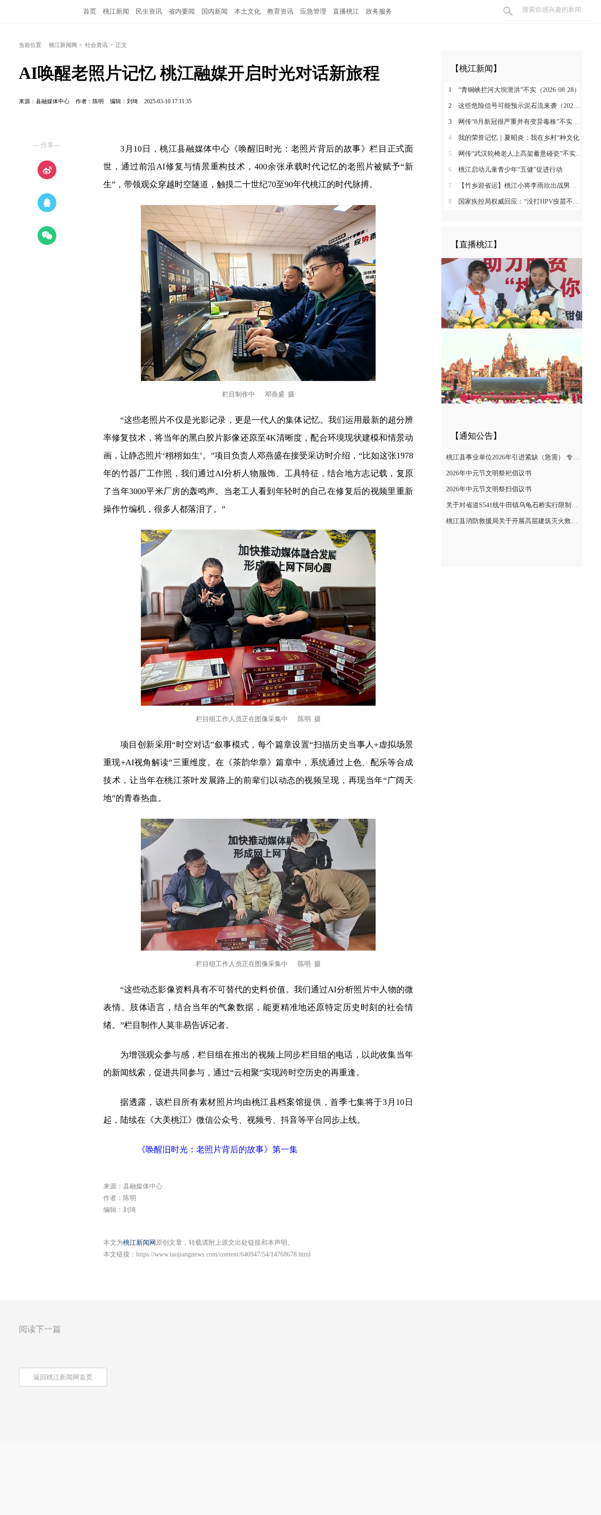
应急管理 (313, 11)
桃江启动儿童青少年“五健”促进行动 (505, 169)
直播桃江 (346, 11)
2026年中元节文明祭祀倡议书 (489, 473)
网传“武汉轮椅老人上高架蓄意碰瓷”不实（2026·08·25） (515, 153)
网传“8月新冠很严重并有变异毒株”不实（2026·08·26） (515, 121)
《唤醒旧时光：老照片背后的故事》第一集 (209, 1149)
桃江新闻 (116, 11)
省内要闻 (182, 11)
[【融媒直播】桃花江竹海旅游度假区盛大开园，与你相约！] (511, 368)
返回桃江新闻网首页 (62, 1377)
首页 (89, 11)
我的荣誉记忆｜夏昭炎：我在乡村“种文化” (515, 137)
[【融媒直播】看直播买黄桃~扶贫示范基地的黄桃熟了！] (511, 292)
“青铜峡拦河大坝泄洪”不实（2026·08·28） (514, 89)
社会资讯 (96, 45)
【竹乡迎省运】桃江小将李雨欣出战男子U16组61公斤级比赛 (515, 185)
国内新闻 (214, 11)
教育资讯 (280, 11)
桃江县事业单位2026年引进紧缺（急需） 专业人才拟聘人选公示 (513, 457)
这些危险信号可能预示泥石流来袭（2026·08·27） (515, 105)
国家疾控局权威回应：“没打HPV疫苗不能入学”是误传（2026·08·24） (515, 201)
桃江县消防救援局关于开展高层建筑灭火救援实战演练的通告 (513, 521)
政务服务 (379, 11)
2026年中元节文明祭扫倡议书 (489, 489)
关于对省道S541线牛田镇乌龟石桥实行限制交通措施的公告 (513, 505)
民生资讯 (149, 11)
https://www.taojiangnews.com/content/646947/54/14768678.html (223, 1254)
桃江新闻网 (63, 45)
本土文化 (247, 11)
